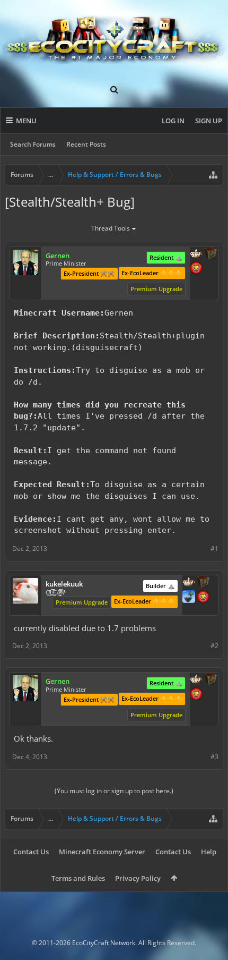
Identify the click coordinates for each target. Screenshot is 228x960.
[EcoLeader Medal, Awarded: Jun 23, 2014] (188, 582)
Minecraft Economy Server (102, 851)
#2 (214, 646)
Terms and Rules (78, 878)
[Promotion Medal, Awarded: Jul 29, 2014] (210, 254)
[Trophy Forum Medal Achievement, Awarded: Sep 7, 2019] (196, 268)
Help (208, 851)
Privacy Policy (138, 878)
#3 (214, 757)
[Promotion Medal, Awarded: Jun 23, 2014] (203, 582)
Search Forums (33, 144)
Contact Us (31, 851)
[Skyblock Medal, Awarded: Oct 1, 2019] (188, 597)
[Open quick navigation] (213, 175)
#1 (214, 549)
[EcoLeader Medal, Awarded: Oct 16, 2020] (196, 254)
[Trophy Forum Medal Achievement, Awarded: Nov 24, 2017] (203, 597)
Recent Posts (86, 144)
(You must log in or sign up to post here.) (114, 790)
